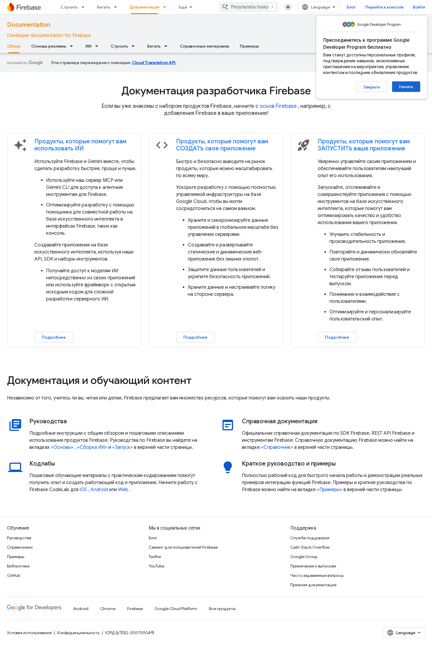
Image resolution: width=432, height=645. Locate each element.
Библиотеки (18, 566)
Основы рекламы (48, 46)
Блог (351, 7)
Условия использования (29, 632)
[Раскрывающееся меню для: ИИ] (98, 46)
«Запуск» (122, 447)
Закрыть (371, 87)
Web (123, 490)
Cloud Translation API (153, 62)
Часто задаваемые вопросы (317, 575)
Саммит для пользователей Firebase (183, 547)
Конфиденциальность (78, 632)
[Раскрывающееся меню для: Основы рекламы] (73, 46)
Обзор (14, 46)
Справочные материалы (204, 46)
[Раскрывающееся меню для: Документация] (166, 7)
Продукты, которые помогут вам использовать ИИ (80, 145)
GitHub (13, 575)
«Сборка (87, 447)
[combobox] (248, 7)
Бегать (103, 7)
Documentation (28, 24)
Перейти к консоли (384, 7)
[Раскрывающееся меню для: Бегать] (117, 7)
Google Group (303, 556)
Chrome (107, 608)
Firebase (135, 608)
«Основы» (62, 447)
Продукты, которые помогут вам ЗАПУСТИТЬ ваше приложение (364, 145)
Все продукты (222, 608)
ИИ (88, 46)
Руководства (19, 537)
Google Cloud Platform (176, 608)
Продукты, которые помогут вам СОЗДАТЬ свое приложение (222, 145)
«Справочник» (277, 447)
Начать (406, 86)
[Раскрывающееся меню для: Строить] (85, 7)
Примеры (249, 46)
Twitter (155, 556)
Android (99, 490)
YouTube (156, 566)
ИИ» (102, 447)
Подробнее (54, 337)
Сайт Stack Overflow (310, 547)
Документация (144, 7)
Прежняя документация (313, 584)
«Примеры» (329, 490)
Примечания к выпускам (313, 566)
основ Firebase (278, 106)
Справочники (20, 547)
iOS (83, 490)
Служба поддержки (309, 537)
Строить (69, 7)
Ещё (183, 7)
